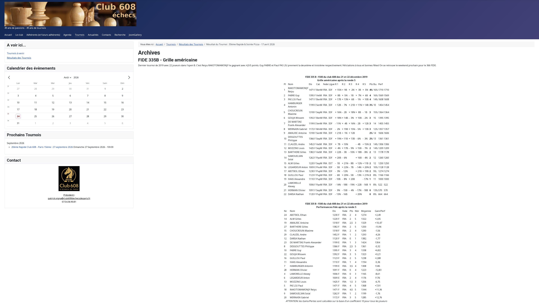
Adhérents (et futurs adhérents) (43, 34)
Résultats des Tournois (19, 57)
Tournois (79, 34)
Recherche (120, 34)
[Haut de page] (534, 300)
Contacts (106, 34)
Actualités (93, 34)
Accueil (8, 34)
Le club (19, 34)
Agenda (67, 34)
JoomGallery (135, 34)
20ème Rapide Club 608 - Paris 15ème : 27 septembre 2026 (42, 147)
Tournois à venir (15, 53)
